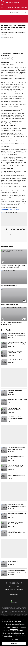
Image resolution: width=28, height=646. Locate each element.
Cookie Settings (14, 629)
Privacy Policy (5, 627)
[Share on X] (5, 58)
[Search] (2, 7)
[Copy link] (12, 58)
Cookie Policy (14, 627)
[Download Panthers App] (14, 219)
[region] (14, 630)
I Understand (14, 643)
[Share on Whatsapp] (2, 58)
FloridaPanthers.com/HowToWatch (10, 209)
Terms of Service (8, 636)
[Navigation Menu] (26, 7)
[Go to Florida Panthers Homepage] (12, 2)
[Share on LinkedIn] (8, 58)
